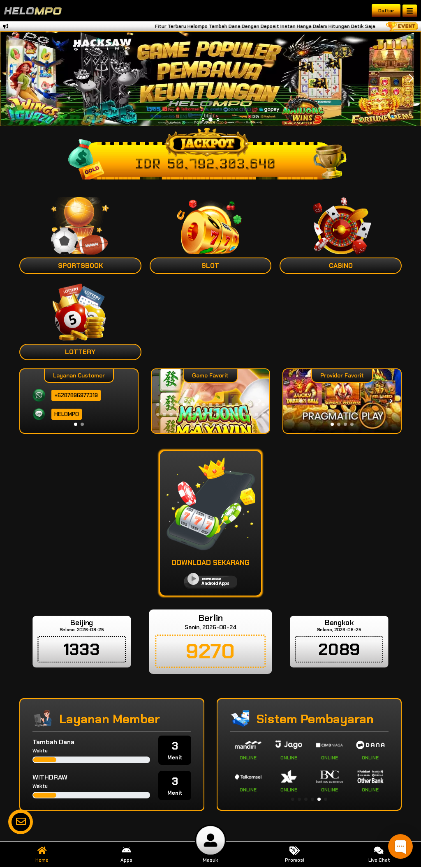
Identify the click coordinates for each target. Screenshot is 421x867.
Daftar (386, 10)
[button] (410, 78)
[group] (342, 401)
